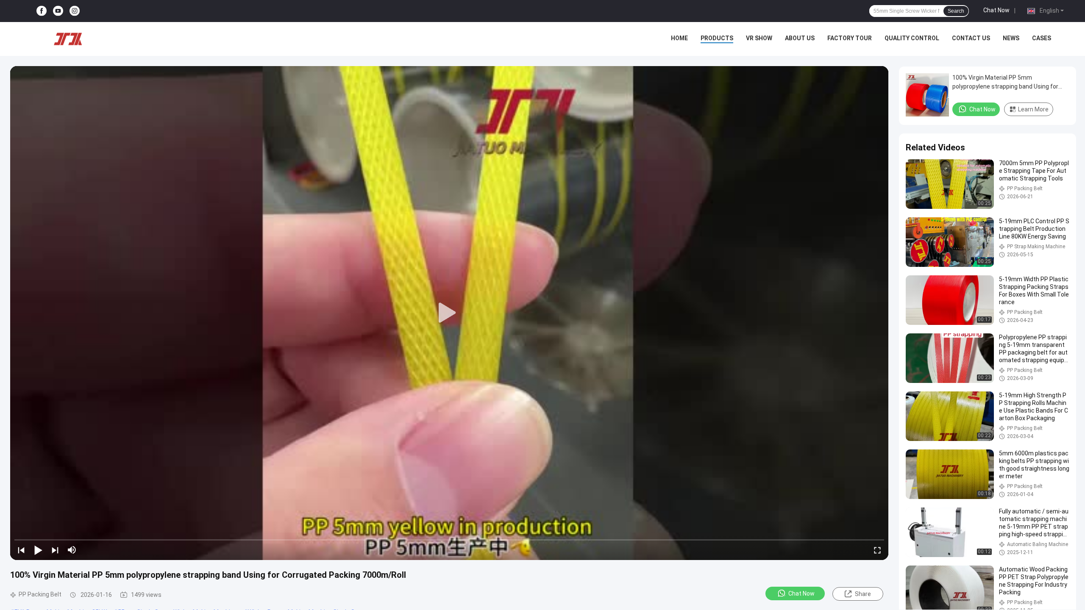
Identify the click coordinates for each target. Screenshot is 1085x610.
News (1011, 38)
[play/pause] (38, 549)
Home (679, 38)
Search (956, 11)
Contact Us (971, 38)
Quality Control (912, 38)
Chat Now (996, 10)
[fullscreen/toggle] (877, 549)
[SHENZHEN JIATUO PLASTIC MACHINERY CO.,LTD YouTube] (58, 11)
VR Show (759, 38)
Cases (1041, 38)
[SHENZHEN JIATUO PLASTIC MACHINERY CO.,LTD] (67, 39)
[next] (55, 549)
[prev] (21, 549)
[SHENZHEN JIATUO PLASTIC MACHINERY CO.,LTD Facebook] (41, 11)
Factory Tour (849, 38)
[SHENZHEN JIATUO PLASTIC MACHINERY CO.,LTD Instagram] (74, 11)
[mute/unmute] (72, 549)
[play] (449, 313)
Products (717, 38)
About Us (800, 38)
